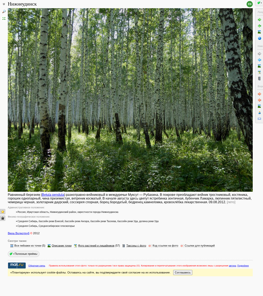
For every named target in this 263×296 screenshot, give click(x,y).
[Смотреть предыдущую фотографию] (33, 100)
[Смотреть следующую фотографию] (227, 100)
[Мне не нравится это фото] (2, 218)
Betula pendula (53, 194)
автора (232, 265)
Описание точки (62, 245)
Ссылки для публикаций (200, 245)
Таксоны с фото (136, 245)
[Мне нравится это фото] (2, 211)
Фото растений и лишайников (96, 245)
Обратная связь (36, 265)
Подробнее (243, 265)
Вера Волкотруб (18, 233)
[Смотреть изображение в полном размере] (4, 18)
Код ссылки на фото (165, 245)
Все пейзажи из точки (27, 245)
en (249, 4)
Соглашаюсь (183, 272)
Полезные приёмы (26, 253)
